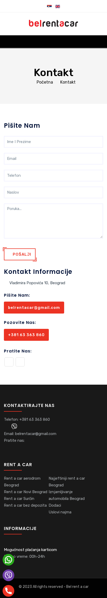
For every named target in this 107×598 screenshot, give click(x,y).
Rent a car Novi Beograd (25, 492)
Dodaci (55, 505)
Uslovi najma (60, 512)
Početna (45, 82)
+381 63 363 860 (26, 334)
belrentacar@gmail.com (34, 307)
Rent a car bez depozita (25, 505)
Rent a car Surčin (19, 498)
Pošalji (21, 254)
